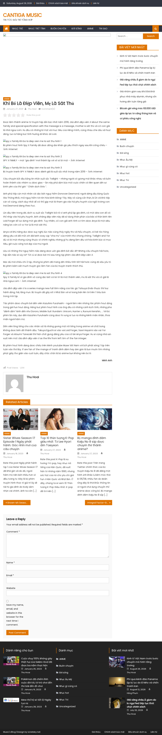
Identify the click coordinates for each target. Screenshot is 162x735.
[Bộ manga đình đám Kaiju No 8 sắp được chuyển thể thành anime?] (94, 419)
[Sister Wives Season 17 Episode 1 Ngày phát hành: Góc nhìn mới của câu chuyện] (20, 419)
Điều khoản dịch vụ (80, 3)
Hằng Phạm (132, 693)
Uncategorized (128, 186)
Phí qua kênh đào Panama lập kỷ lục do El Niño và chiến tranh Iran (137, 70)
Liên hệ (96, 3)
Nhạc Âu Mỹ (126, 159)
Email (10, 575)
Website (10, 588)
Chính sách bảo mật (58, 3)
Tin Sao (103, 28)
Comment (13, 531)
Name (10, 562)
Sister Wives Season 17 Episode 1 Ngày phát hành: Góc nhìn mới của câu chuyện (19, 443)
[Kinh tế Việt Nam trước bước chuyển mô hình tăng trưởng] (117, 661)
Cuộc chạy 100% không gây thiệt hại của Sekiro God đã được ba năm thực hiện (36, 662)
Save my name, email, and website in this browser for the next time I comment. (15, 614)
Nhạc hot (125, 173)
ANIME (90, 28)
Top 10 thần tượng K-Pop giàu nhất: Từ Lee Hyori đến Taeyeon (57, 441)
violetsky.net (34, 731)
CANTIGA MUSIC (22, 15)
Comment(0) (48, 108)
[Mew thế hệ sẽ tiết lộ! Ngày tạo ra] (11, 700)
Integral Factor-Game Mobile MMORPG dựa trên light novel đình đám (99, 502)
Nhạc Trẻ (17, 28)
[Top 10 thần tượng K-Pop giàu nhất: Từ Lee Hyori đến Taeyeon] (57, 419)
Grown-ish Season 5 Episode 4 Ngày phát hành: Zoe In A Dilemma (18, 502)
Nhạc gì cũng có (129, 166)
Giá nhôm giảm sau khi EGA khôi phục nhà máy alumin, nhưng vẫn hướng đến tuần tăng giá (138, 96)
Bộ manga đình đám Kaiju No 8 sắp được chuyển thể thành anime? (91, 443)
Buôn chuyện (58, 28)
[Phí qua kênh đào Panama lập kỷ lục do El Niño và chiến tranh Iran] (117, 682)
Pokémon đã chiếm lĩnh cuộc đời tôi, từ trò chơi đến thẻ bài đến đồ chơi (36, 682)
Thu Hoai (32, 108)
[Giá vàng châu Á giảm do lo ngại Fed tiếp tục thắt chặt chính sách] (117, 703)
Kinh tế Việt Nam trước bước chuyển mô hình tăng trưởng (139, 58)
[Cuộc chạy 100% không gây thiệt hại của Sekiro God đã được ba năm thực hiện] (11, 660)
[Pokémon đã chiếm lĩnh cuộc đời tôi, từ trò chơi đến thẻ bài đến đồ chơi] (11, 681)
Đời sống (77, 28)
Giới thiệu (40, 3)
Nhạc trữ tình (36, 28)
